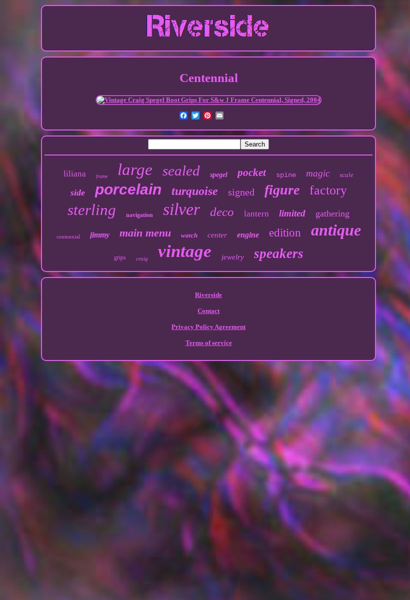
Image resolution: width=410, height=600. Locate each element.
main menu (145, 232)
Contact (209, 310)
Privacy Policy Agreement (209, 326)
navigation (139, 215)
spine (286, 175)
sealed (181, 170)
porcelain (128, 189)
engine (248, 234)
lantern (256, 213)
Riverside (208, 294)
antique (336, 230)
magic (318, 173)
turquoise (195, 191)
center (217, 235)
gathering (333, 213)
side (77, 193)
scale (347, 174)
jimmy (100, 234)
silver (181, 209)
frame (102, 176)
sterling (92, 209)
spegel (219, 174)
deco (222, 211)
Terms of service (209, 342)
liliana (75, 173)
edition (285, 232)
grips (120, 257)
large (135, 169)
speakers (279, 253)
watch (189, 235)
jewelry (233, 257)
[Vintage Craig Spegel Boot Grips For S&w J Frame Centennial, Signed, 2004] (208, 100)
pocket (252, 172)
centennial (68, 237)
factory (328, 190)
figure (282, 190)
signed (241, 192)
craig (142, 259)
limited (292, 213)
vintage (185, 251)
